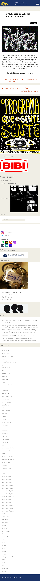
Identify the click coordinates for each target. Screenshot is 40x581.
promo (4, 471)
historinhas (5, 425)
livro (3, 445)
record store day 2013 (8, 476)
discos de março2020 (8, 396)
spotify (3, 548)
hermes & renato (6, 422)
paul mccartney (21, 332)
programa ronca (17, 335)
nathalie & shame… (29, 91)
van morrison (30, 340)
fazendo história (6, 402)
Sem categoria (6, 534)
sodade (4, 545)
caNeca (7, 323)
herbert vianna (31, 325)
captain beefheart (7, 385)
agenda (4, 365)
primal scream (33, 332)
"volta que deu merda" (8, 356)
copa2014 (5, 391)
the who (19, 340)
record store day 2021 (8, 499)
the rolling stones (12, 340)
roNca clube (5, 517)
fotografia (4, 413)
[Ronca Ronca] (4, 3)
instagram (5, 434)
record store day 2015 (8, 482)
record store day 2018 (8, 491)
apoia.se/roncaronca (21, 4)
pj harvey (27, 332)
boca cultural (5, 379)
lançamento (5, 442)
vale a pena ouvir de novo (9, 557)
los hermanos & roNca (8, 448)
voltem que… (5, 568)
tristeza (4, 554)
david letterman (6, 393)
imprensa (4, 428)
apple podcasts (6, 373)
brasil (3, 382)
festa (3, 408)
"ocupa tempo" (6, 350)
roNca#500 (5, 522)
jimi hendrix (8, 327)
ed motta (6, 325)
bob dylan (19, 320)
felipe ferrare (5, 405)
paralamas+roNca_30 (8, 459)
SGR (3, 540)
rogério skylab (22, 338)
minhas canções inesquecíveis (10, 451)
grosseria (4, 419)
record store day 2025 (8, 511)
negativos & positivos (7, 456)
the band (31, 338)
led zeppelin (20, 327)
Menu (37, 3)
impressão (5, 431)
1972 (3, 359)
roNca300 (4, 528)
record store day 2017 (8, 488)
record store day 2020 (8, 497)
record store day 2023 (8, 505)
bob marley (26, 320)
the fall (35, 338)
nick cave (15, 329)
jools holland (5, 439)
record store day (30, 336)
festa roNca (18, 325)
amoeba (4, 370)
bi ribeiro (10, 320)
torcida (4, 551)
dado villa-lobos (22, 323)
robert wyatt (7, 338)
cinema (4, 388)
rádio (32, 79)
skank (27, 338)
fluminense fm (6, 411)
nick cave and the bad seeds (25, 329)
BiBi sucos (5, 320)
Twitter (7, 235)
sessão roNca (5, 537)
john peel (14, 327)
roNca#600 (5, 525)
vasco (3, 560)
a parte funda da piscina (9, 362)
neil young (9, 329)
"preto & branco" (6, 353)
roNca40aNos (6, 531)
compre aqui (5, 198)
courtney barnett (14, 323)
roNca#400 (5, 519)
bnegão (14, 320)
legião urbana (26, 327)
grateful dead (24, 325)
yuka (35, 340)
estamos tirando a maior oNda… (16, 88)
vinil (3, 565)
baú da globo (5, 376)
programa (27, 79)
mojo (3, 454)
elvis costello (11, 325)
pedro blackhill (6, 462)
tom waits (24, 340)
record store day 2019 (8, 494)
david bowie (29, 323)
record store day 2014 (8, 479)
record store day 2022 (8, 502)
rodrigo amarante (14, 338)
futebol (4, 416)
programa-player (6, 468)
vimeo (3, 562)
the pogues (4, 340)
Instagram (8, 232)
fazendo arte (5, 399)
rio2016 (4, 514)
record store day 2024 (8, 508)
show (3, 542)
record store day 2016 (8, 485)
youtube (4, 571)
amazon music (6, 368)
